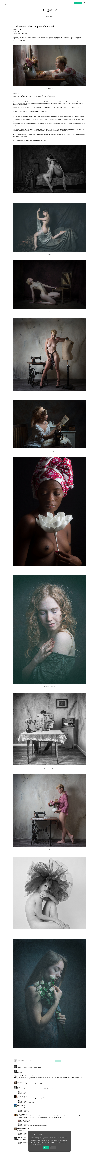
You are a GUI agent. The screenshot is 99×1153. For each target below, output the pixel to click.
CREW (24, 1082)
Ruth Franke (18, 37)
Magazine (49, 10)
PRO (26, 1096)
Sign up (78, 3)
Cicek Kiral (20, 1082)
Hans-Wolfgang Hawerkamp (24, 1076)
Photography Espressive (23, 1128)
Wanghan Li (20, 1105)
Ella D (18, 1087)
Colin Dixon (20, 1137)
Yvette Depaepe (19, 32)
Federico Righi (21, 1096)
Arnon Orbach (21, 1114)
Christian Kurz (29, 116)
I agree (46, 1148)
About (85, 3)
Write (57, 1061)
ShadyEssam (20, 1071)
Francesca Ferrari (22, 1066)
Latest (47, 16)
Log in (91, 3)
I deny (53, 1148)
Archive (52, 16)
